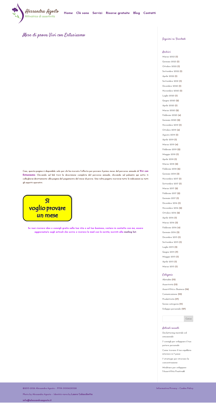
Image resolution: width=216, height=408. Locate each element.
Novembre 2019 (170, 125)
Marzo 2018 (168, 164)
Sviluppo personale (171, 309)
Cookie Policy (186, 388)
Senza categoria (170, 304)
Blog (136, 13)
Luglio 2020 (168, 96)
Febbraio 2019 (169, 149)
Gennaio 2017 (169, 198)
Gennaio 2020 (169, 120)
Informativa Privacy (166, 388)
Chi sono (82, 13)
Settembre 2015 (170, 242)
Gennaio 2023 (169, 62)
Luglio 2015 (168, 247)
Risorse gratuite (118, 13)
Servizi (97, 13)
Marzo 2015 (168, 267)
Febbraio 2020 (169, 115)
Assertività (167, 284)
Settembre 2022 (170, 71)
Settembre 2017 (170, 184)
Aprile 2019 (168, 140)
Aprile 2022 (168, 76)
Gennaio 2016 (169, 232)
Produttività (168, 299)
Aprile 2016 (168, 218)
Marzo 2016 (168, 223)
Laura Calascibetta (82, 394)
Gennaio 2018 (169, 174)
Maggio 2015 (169, 257)
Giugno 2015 (168, 252)
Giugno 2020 (168, 101)
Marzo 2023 (168, 57)
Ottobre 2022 (169, 66)
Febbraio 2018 (169, 169)
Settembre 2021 (170, 81)
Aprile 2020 (168, 105)
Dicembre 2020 (170, 86)
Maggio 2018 (169, 154)
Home (68, 13)
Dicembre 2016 (169, 203)
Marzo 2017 (168, 188)
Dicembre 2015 (169, 237)
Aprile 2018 (168, 159)
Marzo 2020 (168, 110)
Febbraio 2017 (169, 193)
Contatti (149, 13)
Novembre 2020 (170, 91)
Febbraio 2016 (169, 228)
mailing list (130, 232)
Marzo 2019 (168, 144)
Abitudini (166, 279)
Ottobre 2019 (169, 130)
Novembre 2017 (170, 179)
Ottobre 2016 (169, 213)
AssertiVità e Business (173, 289)
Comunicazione (169, 294)
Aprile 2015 (168, 262)
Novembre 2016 (170, 208)
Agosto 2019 (168, 135)
